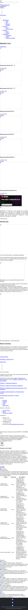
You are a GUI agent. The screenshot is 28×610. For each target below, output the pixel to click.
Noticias (7, 33)
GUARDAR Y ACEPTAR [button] (6, 597)
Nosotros (5, 30)
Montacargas (6, 20)
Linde (7, 21)
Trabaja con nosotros (10, 38)
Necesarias (4, 469)
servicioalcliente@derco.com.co (16, 424)
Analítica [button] (2, 576)
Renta (7, 27)
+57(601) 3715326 (7, 419)
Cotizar (7, 36)
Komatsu (8, 23)
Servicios (5, 26)
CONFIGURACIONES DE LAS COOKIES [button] (10, 439)
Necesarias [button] (2, 467)
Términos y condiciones (18, 379)
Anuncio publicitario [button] (4, 583)
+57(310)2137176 (7, 423)
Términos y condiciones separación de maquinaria (11, 385)
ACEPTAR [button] (2, 440)
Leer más (2, 466)
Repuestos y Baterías (7, 413)
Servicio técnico (9, 29)
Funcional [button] (2, 560)
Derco (7, 31)
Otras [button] (1, 591)
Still (7, 22)
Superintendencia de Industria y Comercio (9, 395)
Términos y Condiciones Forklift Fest (8, 383)
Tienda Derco (3, 6)
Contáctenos (5, 34)
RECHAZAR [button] (8, 440)
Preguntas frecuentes (5, 5)
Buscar (2, 7)
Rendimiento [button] (3, 568)
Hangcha (8, 25)
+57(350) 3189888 (7, 420)
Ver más (2, 69)
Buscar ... (2, 2)
